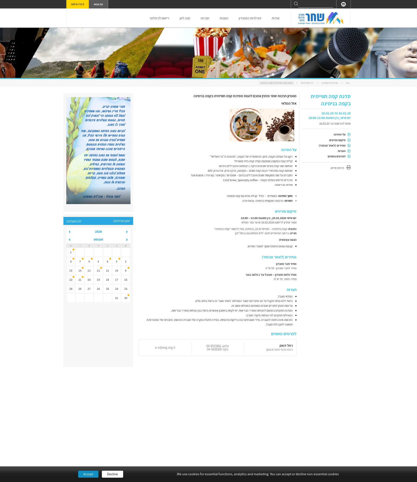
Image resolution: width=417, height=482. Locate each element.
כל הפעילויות (307, 82)
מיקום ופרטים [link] (337, 140)
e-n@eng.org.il (165, 347)
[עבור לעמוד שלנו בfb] (343, 4)
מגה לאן (185, 18)
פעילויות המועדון (250, 18)
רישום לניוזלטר (159, 18)
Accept (88, 474)
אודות (276, 18)
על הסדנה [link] (340, 134)
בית (347, 82)
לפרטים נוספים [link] (337, 156)
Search (296, 4)
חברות (205, 18)
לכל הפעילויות (73, 221)
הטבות (224, 18)
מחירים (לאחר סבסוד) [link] (332, 145)
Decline (112, 474)
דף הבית (98, 4)
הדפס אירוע (337, 168)
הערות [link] (342, 151)
